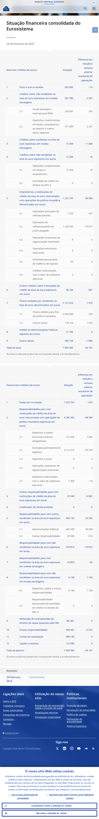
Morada (7, 724)
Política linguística (76, 726)
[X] (57, 748)
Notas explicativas (13, 710)
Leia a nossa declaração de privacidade (24, 796)
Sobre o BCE (9, 701)
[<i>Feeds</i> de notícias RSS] (93, 748)
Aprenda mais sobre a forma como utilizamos (71, 796)
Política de (77, 715)
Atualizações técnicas (46, 713)
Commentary (37, 677)
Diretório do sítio (12, 733)
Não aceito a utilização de (51, 813)
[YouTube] (79, 748)
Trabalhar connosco (14, 706)
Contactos (8, 719)
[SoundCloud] (86, 748)
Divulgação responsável (48, 717)
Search (85, 8)
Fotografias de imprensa (16, 715)
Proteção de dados (77, 706)
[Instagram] (72, 748)
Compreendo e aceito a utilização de (51, 806)
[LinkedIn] (64, 748)
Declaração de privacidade (81, 710)
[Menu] (94, 8)
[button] (94, 3)
